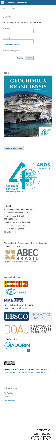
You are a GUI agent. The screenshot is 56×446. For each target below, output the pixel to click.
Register (20, 58)
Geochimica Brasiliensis (17, 2)
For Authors (8, 397)
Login (29, 58)
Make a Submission (14, 148)
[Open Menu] (2, 2)
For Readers (8, 393)
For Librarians (9, 400)
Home (5, 8)
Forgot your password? (12, 44)
